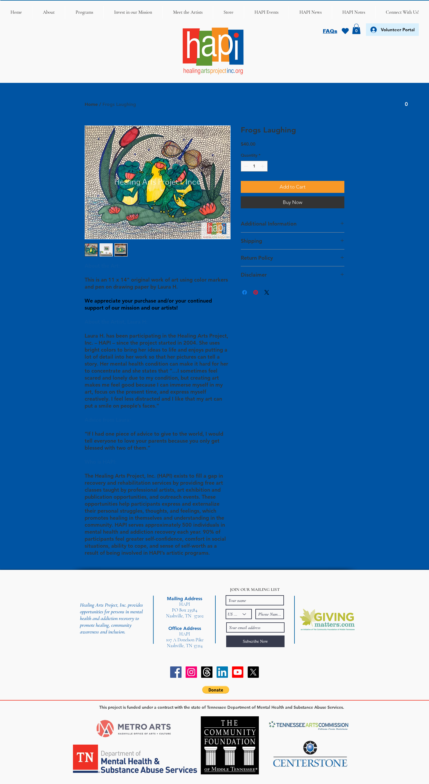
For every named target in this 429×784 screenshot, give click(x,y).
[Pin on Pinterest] (255, 292)
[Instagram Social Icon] (191, 672)
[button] (48, 12)
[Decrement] (245, 166)
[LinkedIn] (222, 672)
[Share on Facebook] (244, 292)
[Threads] (206, 672)
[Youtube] (237, 672)
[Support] (345, 31)
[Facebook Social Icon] (176, 672)
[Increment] (263, 166)
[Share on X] (266, 292)
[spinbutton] (254, 166)
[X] (253, 672)
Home (91, 104)
